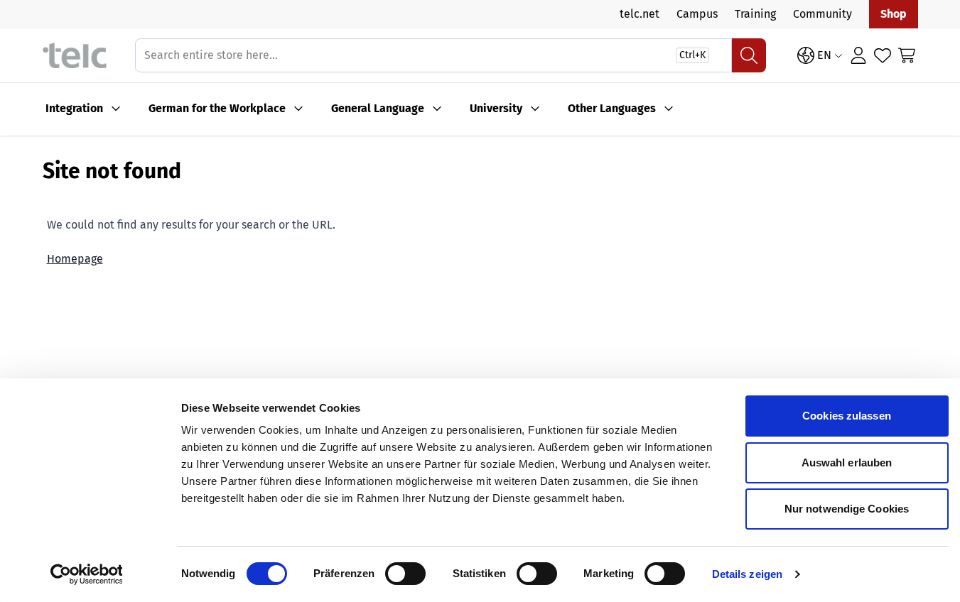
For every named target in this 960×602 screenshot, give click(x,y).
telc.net (639, 14)
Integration (74, 108)
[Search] (749, 55)
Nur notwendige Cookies (846, 509)
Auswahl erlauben (847, 462)
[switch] (405, 573)
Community (822, 14)
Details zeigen (747, 574)
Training (755, 14)
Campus (697, 14)
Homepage (75, 259)
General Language (377, 108)
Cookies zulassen (846, 416)
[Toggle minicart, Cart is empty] (906, 55)
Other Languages (612, 108)
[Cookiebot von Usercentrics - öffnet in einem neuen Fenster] (86, 574)
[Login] (858, 55)
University (496, 108)
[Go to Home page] (75, 56)
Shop (893, 14)
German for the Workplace (217, 108)
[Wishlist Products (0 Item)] (882, 55)
